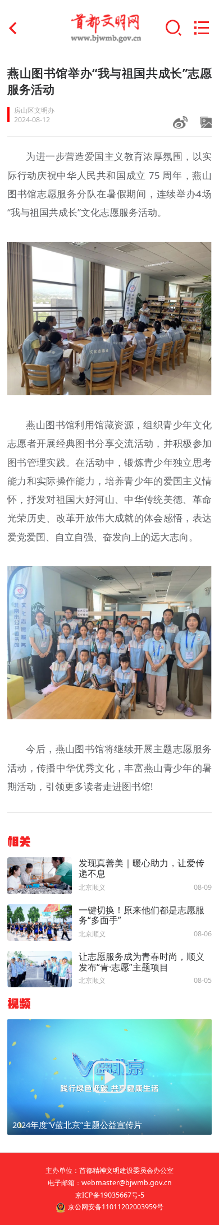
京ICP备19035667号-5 (109, 1195)
